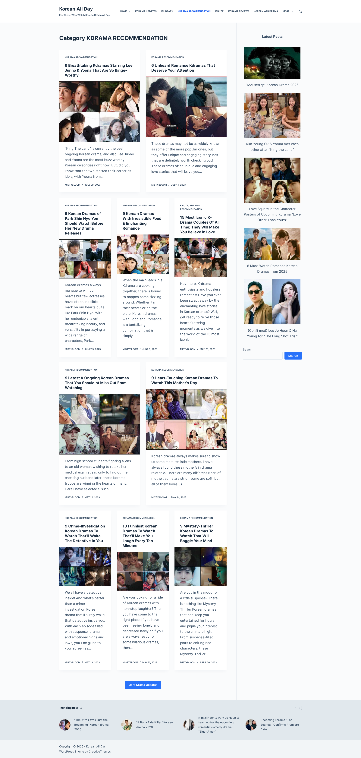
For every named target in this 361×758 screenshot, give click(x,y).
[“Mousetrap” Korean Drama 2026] (272, 63)
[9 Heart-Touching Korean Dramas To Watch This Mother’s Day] (186, 419)
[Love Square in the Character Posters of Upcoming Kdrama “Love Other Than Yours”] (272, 180)
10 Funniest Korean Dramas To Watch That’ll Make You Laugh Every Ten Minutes (140, 536)
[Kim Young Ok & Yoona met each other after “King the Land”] (272, 115)
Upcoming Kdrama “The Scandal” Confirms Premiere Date (279, 724)
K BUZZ (219, 11)
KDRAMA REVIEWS (238, 11)
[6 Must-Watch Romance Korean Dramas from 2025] (272, 244)
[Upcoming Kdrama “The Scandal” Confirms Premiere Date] (251, 725)
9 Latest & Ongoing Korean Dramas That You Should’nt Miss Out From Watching (97, 383)
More (286, 11)
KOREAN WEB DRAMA (266, 11)
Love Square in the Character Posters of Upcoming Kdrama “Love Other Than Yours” (272, 214)
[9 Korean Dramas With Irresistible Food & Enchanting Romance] (143, 254)
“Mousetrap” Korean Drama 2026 (272, 85)
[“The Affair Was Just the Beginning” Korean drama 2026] (65, 725)
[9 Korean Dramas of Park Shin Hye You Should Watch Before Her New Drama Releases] (85, 258)
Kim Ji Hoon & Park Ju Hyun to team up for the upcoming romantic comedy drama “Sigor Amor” (219, 724)
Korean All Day (76, 9)
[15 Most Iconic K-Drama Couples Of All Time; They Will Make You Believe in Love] (200, 257)
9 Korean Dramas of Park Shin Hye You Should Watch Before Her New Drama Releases (84, 223)
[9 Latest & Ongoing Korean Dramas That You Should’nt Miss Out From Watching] (99, 424)
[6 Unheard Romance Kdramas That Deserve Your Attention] (186, 107)
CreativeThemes (100, 751)
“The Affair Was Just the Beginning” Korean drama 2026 (91, 724)
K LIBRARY (167, 11)
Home (123, 11)
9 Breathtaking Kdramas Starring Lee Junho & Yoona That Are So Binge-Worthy (99, 70)
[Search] (300, 11)
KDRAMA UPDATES (146, 11)
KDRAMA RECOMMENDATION (194, 11)
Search (247, 349)
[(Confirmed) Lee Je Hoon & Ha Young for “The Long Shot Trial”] (272, 301)
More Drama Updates (142, 685)
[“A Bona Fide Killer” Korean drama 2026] (127, 725)
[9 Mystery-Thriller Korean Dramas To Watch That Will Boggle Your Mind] (200, 566)
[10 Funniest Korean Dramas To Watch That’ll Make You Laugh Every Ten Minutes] (143, 571)
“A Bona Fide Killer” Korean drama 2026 (154, 725)
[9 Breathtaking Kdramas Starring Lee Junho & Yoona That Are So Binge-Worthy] (99, 111)
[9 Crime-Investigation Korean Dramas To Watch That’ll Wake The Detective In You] (85, 566)
